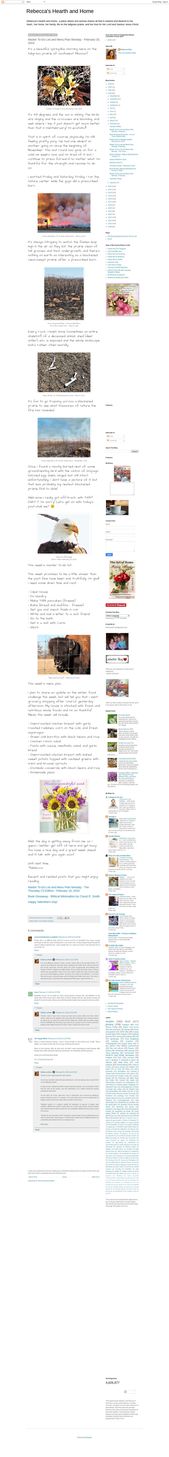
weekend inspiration (132, 1156)
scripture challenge (132, 1124)
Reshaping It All (133, 1160)
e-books (132, 1096)
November (114, 99)
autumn (131, 1050)
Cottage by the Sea (115, 797)
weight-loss (111, 1127)
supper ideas (110, 1098)
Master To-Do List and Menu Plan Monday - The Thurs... (121, 150)
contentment (135, 1151)
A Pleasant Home (125, 896)
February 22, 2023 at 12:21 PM (67, 960)
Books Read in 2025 (125, 729)
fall (137, 1036)
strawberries (118, 1191)
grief (107, 1116)
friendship (122, 1102)
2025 (110, 87)
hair (114, 1184)
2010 (110, 223)
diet (109, 1131)
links (120, 1057)
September (114, 105)
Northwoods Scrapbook (116, 275)
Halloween (123, 1129)
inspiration (128, 1131)
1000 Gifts (124, 1032)
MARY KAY (112, 40)
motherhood (131, 1142)
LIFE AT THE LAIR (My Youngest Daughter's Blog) (119, 271)
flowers (131, 1048)
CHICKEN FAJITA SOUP (127, 759)
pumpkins (109, 1109)
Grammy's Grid (113, 262)
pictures (132, 1102)
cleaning (133, 1113)
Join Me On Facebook (115, 1003)
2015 (110, 208)
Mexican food (134, 1129)
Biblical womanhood (130, 1046)
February (113, 124)
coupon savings (133, 1122)
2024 (110, 90)
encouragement (123, 1100)
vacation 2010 (130, 1098)
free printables (112, 1124)
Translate (123, 618)
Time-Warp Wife (113, 1162)
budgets (109, 1057)
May (111, 114)
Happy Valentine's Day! (43, 902)
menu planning (112, 1053)
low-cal (134, 1133)
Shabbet (119, 1175)
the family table (111, 1105)
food (127, 1021)
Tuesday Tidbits (115, 126)
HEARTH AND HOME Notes (127, 1127)
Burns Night (124, 1158)
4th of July (135, 1091)
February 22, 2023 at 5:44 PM (66, 1013)
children (132, 1067)
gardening (119, 1111)
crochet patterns (113, 1153)
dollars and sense (131, 1027)
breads (133, 1109)
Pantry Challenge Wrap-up (127, 982)
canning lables (120, 1178)
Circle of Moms (131, 1173)
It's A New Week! (124, 715)
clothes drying (119, 1164)
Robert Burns (118, 1149)
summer (130, 1057)
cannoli (110, 1164)
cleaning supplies (119, 1122)
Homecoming (112, 937)
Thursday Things (116, 179)
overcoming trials (111, 1144)
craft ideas (109, 1085)
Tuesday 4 (112, 817)
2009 (110, 227)
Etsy (123, 1118)
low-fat (129, 1166)
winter (124, 1091)
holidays (125, 1025)
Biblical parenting (111, 1138)
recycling (118, 1169)
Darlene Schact (130, 1147)
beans (126, 1120)
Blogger (89, 1437)
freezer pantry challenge (126, 1085)
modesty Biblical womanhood (122, 1187)
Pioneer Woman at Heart (117, 875)
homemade (129, 1053)
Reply (36, 950)
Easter (112, 1080)
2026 (110, 84)
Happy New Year (122, 1109)
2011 (110, 220)
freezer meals (117, 1131)
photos (109, 1024)
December (114, 96)
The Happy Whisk (40, 1039)
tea (120, 1098)
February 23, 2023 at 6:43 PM (66, 1072)
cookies (108, 1111)
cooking (114, 1041)
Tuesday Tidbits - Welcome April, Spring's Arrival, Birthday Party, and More (128, 775)
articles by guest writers (113, 1120)
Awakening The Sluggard (117, 249)
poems (131, 1107)
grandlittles (122, 1071)
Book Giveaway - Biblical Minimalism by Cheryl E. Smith (64, 896)
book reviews (120, 1067)
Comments (113, 73)
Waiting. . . (122, 877)
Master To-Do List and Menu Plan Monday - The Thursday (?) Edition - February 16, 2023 (58, 889)
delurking (108, 1182)
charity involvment (116, 1180)
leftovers (125, 1133)
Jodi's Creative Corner (116, 959)
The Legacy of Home (116, 895)
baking (129, 1036)
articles (132, 1074)
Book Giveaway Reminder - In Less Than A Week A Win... (122, 135)
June (112, 111)
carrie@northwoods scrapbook (46, 937)
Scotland (129, 1149)
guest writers (119, 1166)
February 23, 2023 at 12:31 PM (59, 1039)
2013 (110, 214)
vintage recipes (127, 1171)
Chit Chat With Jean (115, 251)
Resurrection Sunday (113, 1082)
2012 (110, 217)
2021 (110, 190)
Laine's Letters (113, 1006)
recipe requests (124, 1144)
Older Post (95, 1177)
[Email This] (58, 918)
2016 (110, 205)
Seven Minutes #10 (125, 916)
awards (136, 1162)
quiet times (109, 1191)
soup (133, 1093)
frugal (108, 1069)
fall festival (109, 1166)
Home (64, 1177)
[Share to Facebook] (66, 918)
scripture (129, 1041)
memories (119, 1107)
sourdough (109, 1147)
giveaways (114, 1039)
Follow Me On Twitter (115, 259)
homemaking (122, 1065)
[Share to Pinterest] (68, 918)
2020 (110, 193)
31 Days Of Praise (122, 1069)
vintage (116, 1171)
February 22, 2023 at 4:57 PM (49, 992)
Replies (39, 955)
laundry (136, 1131)
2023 (110, 93)
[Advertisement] (122, 360)
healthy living (123, 1076)
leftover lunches (113, 1133)
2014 (110, 211)
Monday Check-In (116, 162)
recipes (110, 1021)
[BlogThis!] (61, 918)
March (112, 121)
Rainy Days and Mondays (127, 818)
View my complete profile (127, 53)
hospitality (136, 1184)
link (109, 1187)
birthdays (133, 1120)
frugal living (127, 1043)
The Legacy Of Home (115, 1009)
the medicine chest (131, 1191)
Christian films (123, 1138)
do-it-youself (110, 1076)
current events (131, 1164)
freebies (108, 1142)
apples (123, 1140)
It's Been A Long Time (126, 743)
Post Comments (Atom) (46, 1181)
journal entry (116, 1116)
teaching (119, 1147)
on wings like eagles (115, 945)
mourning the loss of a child (114, 1135)
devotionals (125, 1153)
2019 (110, 196)
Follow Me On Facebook (116, 254)
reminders (128, 1169)
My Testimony (120, 1078)
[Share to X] (63, 918)
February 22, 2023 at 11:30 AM (69, 937)
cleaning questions (130, 1180)
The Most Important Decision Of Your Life (122, 236)
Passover (108, 1175)
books (108, 1050)
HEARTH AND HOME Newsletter (120, 1055)
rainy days (109, 1156)
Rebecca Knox (46, 960)
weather (116, 1118)
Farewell (111, 947)
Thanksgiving (111, 1043)
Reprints (109, 1100)
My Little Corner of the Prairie (119, 980)
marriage (120, 1096)
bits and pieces (116, 1048)
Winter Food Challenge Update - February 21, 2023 (121, 140)
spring (119, 1036)
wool (107, 1193)
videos (132, 1080)
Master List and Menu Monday (43, 921)
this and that (115, 1029)
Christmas (119, 1050)
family (127, 1029)
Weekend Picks (126, 1162)
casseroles (130, 1178)
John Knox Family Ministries (118, 267)
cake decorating (122, 1151)
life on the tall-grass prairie (118, 1093)
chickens (108, 1122)
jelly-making (119, 1142)
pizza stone (132, 1189)
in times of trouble (111, 1129)
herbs (128, 1111)
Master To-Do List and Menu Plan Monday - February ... (121, 130)
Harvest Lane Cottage (116, 914)
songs (134, 1144)
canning (123, 1113)
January (113, 183)
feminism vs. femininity (122, 1182)
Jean (36, 992)
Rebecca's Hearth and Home (60, 11)
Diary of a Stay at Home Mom (119, 856)
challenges (132, 1140)
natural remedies (131, 1135)
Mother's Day (132, 1118)
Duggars (108, 1149)
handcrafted (113, 1091)
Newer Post (33, 1177)
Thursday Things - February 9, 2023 (122, 166)
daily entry (123, 1062)
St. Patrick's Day (132, 1089)
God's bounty (121, 1160)
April (112, 118)
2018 (110, 199)
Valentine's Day (111, 1087)
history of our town (124, 1184)
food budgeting (132, 1039)
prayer (122, 1124)
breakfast (109, 1096)
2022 (110, 186)
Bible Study (134, 1078)
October (113, 102)
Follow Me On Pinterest (116, 257)
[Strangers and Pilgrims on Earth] (122, 598)
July (111, 108)
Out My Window (114, 836)
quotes (134, 1153)
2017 (110, 202)
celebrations (130, 1082)
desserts (124, 1105)
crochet (122, 1080)
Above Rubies (113, 1011)
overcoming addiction (119, 1189)
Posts (111, 69)
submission (119, 1156)
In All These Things (114, 265)
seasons (124, 1034)
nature (119, 1089)
